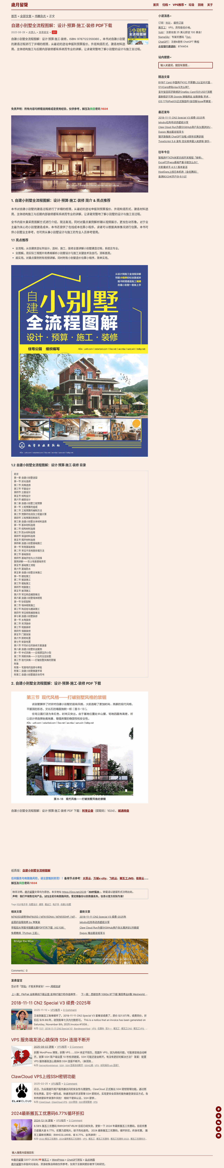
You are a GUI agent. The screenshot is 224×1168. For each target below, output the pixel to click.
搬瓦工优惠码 (102, 1138)
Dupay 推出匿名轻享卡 (92, 932)
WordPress (58, 1159)
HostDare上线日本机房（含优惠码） (178, 171)
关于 (210, 4)
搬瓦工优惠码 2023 (120, 1138)
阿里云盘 (87, 810)
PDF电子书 (22, 904)
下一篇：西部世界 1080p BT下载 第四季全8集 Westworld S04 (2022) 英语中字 (125, 994)
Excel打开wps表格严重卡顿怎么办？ (178, 162)
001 (54, 32)
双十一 (109, 1028)
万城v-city (99, 878)
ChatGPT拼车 (74, 1159)
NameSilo (163, 36)
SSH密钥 (73, 1102)
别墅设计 (33, 904)
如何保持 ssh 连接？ (110, 1065)
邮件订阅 (178, 22)
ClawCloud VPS (59, 1102)
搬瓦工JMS (126, 878)
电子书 (56, 904)
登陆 (23, 986)
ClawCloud (44, 1102)
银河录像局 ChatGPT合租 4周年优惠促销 (181, 136)
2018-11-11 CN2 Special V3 (58, 1028)
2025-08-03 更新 (44, 1046)
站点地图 (90, 1159)
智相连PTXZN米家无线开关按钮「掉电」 (180, 157)
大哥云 (87, 878)
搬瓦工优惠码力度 (139, 1138)
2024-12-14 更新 (43, 1120)
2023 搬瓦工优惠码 (48, 1138)
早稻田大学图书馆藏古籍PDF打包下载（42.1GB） (38, 927)
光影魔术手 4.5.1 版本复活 (172, 167)
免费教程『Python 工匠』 (25, 932)
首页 (156, 4)
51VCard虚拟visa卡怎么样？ (174, 87)
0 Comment (69, 1009)
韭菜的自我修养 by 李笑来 (25, 922)
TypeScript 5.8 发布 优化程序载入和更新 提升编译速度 (188, 141)
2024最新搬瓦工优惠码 (70, 1138)
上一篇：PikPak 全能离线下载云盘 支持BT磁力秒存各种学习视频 (47, 994)
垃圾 (191, 4)
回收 (201, 4)
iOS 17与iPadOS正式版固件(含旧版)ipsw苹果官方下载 (188, 101)
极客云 (140, 878)
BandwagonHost (82, 1028)
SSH (61, 1065)
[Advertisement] (79, 79)
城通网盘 (123, 810)
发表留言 (44, 32)
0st (188, 36)
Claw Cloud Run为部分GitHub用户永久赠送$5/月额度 (109, 927)
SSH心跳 (89, 1065)
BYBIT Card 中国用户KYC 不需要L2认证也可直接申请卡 (189, 82)
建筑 (41, 904)
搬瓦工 (116, 1028)
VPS (46, 896)
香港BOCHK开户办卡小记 (172, 176)
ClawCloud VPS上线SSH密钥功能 (43, 1076)
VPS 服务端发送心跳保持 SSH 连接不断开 (50, 1039)
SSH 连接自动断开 (74, 1065)
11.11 (41, 1028)
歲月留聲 (19, 4)
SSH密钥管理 (85, 1102)
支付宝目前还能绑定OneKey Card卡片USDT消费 (185, 91)
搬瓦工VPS (139, 1028)
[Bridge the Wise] (79, 963)
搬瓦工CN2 (126, 1028)
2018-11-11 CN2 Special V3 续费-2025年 (103, 916)
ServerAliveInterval (48, 1065)
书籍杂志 (40, 16)
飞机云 (113, 878)
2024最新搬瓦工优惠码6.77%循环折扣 (47, 1113)
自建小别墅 (66, 904)
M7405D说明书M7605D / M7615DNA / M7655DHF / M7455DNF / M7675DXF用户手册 (60, 916)
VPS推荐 (178, 4)
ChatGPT (163, 41)
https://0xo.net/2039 (74, 891)
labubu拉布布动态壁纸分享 (95, 922)
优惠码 (101, 1028)
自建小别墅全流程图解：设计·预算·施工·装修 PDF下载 (61, 25)
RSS (168, 22)
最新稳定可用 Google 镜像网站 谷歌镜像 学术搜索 (185, 96)
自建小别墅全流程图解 (36, 870)
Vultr (161, 32)
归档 (165, 4)
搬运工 (48, 904)
